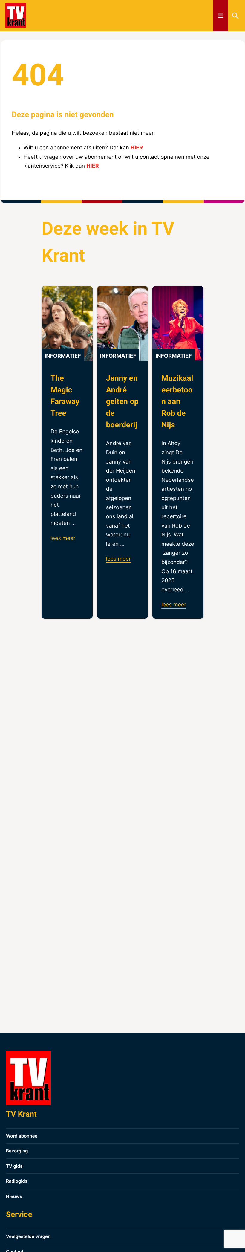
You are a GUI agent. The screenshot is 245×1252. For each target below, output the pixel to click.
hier (137, 148)
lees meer (62, 538)
